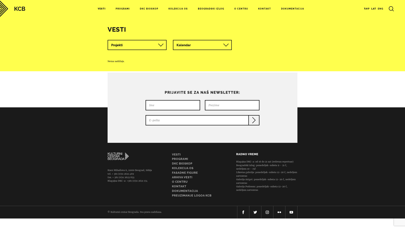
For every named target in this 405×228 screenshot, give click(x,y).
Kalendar (184, 45)
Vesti (102, 8)
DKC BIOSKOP (182, 163)
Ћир (367, 8)
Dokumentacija (185, 191)
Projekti (117, 45)
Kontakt (264, 8)
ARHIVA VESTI (182, 177)
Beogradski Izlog (211, 8)
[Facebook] (243, 212)
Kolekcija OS (178, 8)
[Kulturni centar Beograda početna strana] (12, 8)
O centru (241, 8)
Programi (123, 8)
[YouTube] (291, 212)
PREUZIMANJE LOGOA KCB (192, 195)
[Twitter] (255, 212)
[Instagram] (267, 212)
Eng (380, 8)
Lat (373, 8)
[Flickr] (279, 212)
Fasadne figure (185, 172)
